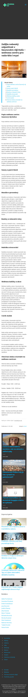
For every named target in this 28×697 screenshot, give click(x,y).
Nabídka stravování (12, 94)
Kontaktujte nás (18, 420)
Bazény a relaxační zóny (13, 92)
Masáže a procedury (12, 90)
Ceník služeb (10, 98)
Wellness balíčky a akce (13, 96)
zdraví (25, 426)
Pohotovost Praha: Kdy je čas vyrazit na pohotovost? (13, 474)
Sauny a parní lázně (12, 88)
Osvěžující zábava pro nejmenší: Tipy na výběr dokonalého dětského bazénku (12, 572)
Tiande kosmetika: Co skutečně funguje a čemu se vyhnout (13, 500)
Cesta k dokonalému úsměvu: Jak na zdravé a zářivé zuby (13, 449)
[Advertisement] (14, 23)
